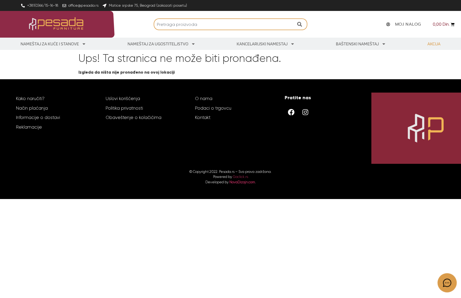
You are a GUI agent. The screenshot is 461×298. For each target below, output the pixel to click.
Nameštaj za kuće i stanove (50, 43)
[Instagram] (305, 112)
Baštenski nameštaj (357, 43)
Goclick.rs (240, 177)
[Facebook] (291, 112)
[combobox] (224, 24)
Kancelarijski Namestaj (262, 43)
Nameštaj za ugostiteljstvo (158, 43)
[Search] (301, 24)
